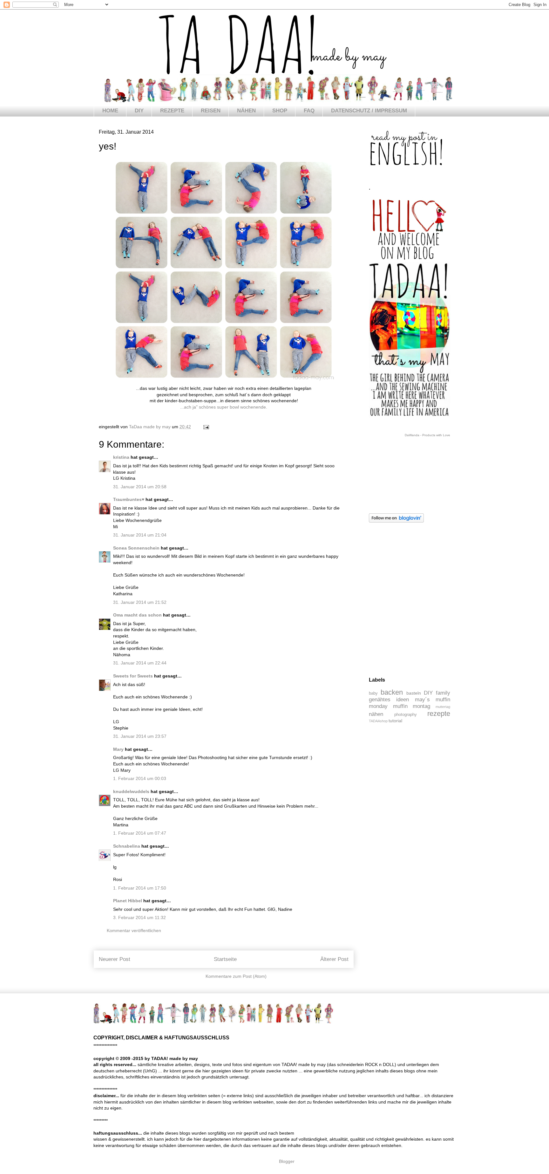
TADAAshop (378, 721)
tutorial (395, 720)
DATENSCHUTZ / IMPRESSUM (369, 111)
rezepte (438, 713)
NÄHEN (246, 111)
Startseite (225, 959)
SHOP (279, 111)
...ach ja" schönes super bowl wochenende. (223, 407)
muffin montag (411, 706)
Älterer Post (334, 959)
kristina (121, 457)
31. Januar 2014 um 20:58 (139, 486)
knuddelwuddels (131, 791)
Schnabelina (126, 846)
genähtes (379, 700)
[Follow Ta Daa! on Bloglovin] (396, 521)
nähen (376, 714)
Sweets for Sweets (133, 675)
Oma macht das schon (137, 614)
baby (373, 693)
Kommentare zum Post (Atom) (236, 976)
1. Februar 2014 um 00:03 (139, 778)
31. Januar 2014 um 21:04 (139, 534)
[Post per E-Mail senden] (205, 426)
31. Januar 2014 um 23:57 (139, 736)
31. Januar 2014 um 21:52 (139, 602)
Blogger (286, 1161)
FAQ (309, 111)
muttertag (443, 707)
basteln (413, 693)
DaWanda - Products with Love (427, 435)
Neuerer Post (114, 959)
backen (392, 692)
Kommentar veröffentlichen (134, 930)
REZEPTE (172, 111)
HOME (110, 111)
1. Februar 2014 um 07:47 (139, 833)
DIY (139, 111)
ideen (402, 700)
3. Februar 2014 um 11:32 (139, 917)
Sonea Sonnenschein (136, 547)
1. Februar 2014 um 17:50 (139, 888)
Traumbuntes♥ (128, 499)
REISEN (210, 111)
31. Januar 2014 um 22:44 (139, 662)
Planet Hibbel (127, 900)
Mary (118, 749)
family (443, 693)
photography (405, 714)
